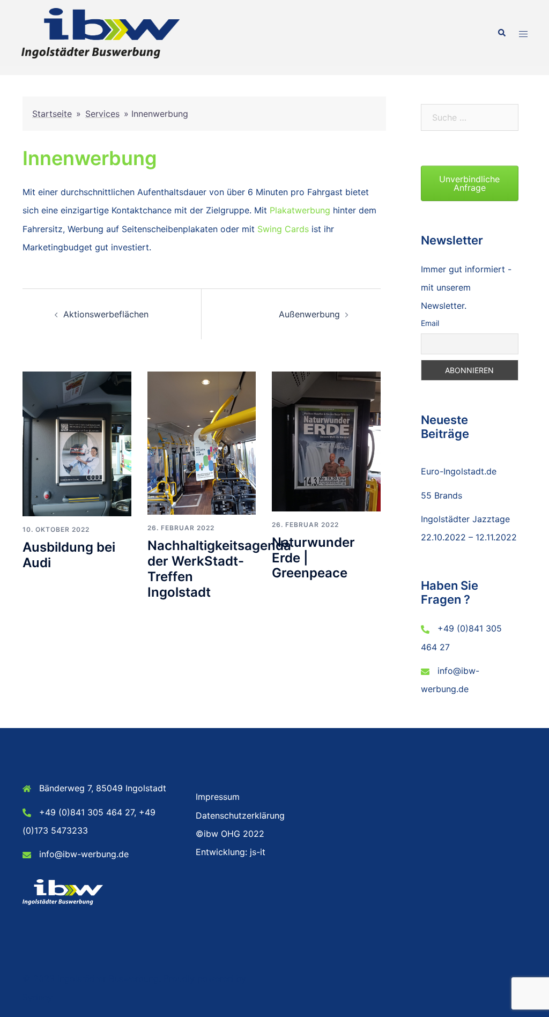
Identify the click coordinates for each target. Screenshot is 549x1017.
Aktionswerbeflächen (106, 314)
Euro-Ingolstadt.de (458, 471)
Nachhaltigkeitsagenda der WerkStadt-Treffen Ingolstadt (219, 568)
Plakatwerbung (300, 210)
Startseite (52, 113)
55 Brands (441, 495)
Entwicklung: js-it (230, 852)
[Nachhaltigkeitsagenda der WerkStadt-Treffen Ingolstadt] (201, 442)
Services (102, 113)
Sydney (38, 997)
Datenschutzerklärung (240, 815)
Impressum (218, 796)
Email (430, 323)
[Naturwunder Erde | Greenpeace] (326, 440)
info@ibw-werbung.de (84, 854)
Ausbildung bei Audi (69, 554)
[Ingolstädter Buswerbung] (100, 32)
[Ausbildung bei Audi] (77, 443)
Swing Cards (283, 229)
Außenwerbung (309, 314)
